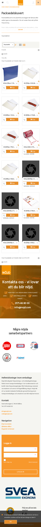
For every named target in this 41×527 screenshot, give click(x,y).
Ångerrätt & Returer (8, 429)
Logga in (20, 472)
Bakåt (5, 54)
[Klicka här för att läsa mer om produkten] (10, 73)
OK (11, 521)
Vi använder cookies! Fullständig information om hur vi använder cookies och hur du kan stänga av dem (21, 516)
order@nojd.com (7, 414)
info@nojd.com (6, 411)
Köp (13, 87)
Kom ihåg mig (8, 462)
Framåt (4, 50)
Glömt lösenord (33, 462)
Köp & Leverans (6, 424)
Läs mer (20, 29)
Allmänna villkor (6, 426)
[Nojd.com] (20, 2)
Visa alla (4, 58)
